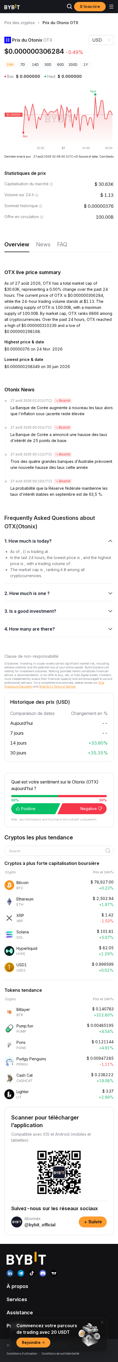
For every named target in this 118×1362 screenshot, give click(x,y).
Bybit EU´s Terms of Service (57, 686)
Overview (16, 244)
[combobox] (57, 851)
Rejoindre (31, 1342)
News (43, 244)
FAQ (62, 244)
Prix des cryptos (19, 22)
